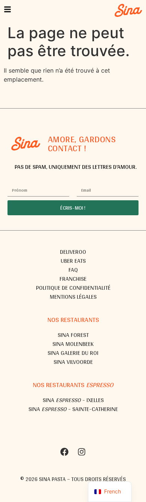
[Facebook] (64, 452)
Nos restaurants (73, 319)
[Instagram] (81, 452)
